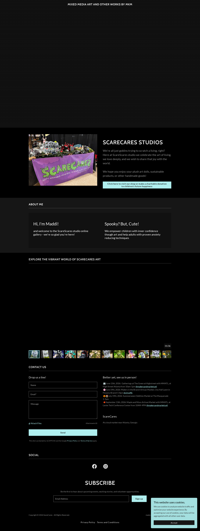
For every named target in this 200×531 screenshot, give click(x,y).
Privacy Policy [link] (72, 441)
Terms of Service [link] (86, 441)
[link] (100, 4)
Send (63, 432)
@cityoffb (128, 392)
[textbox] (63, 385)
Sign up (139, 498)
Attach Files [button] (36, 423)
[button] (30, 423)
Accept (174, 523)
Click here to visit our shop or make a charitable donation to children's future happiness (137, 185)
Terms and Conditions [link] (108, 522)
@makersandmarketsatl (146, 386)
